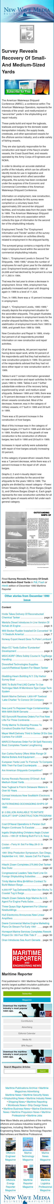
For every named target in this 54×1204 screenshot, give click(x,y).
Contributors (27, 1020)
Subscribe (27, 993)
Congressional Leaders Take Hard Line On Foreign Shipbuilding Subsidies (24, 874)
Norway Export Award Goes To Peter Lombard (26, 639)
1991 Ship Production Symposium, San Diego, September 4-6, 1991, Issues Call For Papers (26, 854)
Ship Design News (38, 1105)
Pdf (35, 582)
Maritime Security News (36, 1094)
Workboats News (17, 1105)
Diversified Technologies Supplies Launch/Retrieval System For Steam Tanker (25, 665)
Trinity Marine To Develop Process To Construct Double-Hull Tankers (22, 726)
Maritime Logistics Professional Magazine (45, 1185)
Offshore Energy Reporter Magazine (10, 1185)
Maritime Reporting (37, 1101)
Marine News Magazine (45, 1156)
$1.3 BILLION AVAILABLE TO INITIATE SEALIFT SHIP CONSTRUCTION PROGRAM (26, 813)
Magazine (27, 999)
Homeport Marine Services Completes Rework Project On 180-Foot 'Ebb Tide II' (26, 933)
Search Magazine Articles (17, 1066)
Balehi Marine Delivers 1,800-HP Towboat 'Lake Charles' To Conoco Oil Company (24, 698)
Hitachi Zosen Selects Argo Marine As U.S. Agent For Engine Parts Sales (25, 899)
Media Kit (26, 1039)
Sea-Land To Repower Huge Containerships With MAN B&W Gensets (25, 709)
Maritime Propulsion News (25, 1112)
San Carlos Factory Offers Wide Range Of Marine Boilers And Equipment (24, 755)
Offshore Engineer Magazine (10, 1156)
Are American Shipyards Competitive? (22, 770)
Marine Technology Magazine (28, 1156)
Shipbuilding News (14, 1098)
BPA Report (26, 1045)
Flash (41, 582)
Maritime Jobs (34, 1115)
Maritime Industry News (38, 1098)
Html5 (5, 585)
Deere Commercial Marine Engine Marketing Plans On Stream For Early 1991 (25, 924)
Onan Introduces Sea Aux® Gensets (21, 940)
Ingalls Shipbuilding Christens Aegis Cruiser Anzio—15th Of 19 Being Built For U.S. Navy (25, 834)
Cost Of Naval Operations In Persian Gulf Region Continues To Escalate (23, 825)
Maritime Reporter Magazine (28, 1183)
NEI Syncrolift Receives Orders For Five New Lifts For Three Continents (26, 718)
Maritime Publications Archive (21, 1088)
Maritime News (13, 1094)
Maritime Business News (17, 1108)
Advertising (27, 1026)
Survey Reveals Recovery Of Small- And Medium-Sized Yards (23, 780)
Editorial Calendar (26, 1033)
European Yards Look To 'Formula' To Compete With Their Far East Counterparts (27, 763)
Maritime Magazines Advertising (31, 1089)
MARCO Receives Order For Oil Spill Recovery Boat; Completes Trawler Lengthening (27, 743)
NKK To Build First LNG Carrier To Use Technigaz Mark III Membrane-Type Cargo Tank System (27, 688)
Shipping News (16, 1101)
